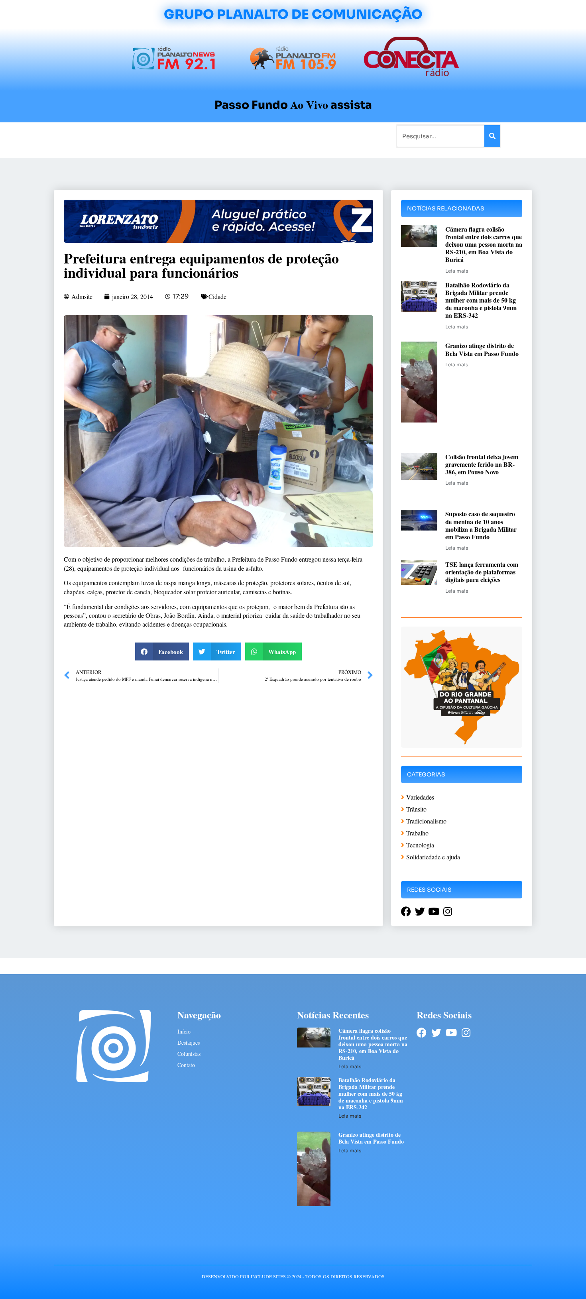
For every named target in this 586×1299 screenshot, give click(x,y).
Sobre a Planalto (277, 136)
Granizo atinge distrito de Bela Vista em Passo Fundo (482, 349)
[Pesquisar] (492, 136)
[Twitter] (436, 1033)
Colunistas (231, 136)
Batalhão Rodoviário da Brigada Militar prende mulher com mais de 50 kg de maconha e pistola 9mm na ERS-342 (481, 300)
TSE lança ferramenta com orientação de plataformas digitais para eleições (481, 572)
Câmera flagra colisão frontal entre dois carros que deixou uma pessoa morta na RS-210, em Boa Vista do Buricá (483, 244)
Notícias (115, 136)
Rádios (143, 136)
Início (87, 136)
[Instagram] (466, 1033)
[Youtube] (451, 1033)
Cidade (217, 296)
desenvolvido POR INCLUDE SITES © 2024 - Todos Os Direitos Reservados (293, 1276)
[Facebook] (422, 1033)
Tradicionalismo (184, 136)
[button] (162, 651)
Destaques (188, 1042)
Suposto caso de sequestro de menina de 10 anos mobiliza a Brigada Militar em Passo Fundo (481, 525)
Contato (319, 136)
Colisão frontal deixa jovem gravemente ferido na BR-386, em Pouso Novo (481, 464)
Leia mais (456, 271)
